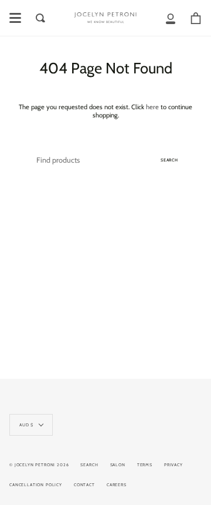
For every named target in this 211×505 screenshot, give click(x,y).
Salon (117, 464)
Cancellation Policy (35, 484)
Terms (144, 464)
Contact (84, 484)
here (152, 107)
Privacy (173, 464)
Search (169, 160)
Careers (117, 484)
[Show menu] (15, 18)
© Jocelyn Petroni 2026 (39, 464)
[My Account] (170, 18)
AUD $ (26, 424)
